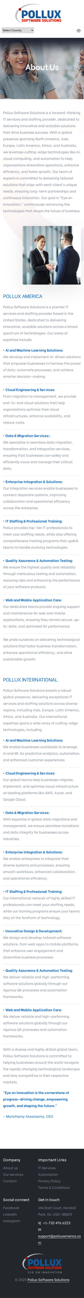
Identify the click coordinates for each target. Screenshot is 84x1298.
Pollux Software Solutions (48, 1279)
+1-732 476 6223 (56, 1222)
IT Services (47, 1167)
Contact (10, 1180)
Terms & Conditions (54, 1187)
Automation (48, 1174)
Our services (13, 1174)
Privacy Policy (49, 1180)
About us (10, 1167)
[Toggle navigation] (78, 30)
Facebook (11, 1207)
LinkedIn (10, 1214)
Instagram (11, 1220)
